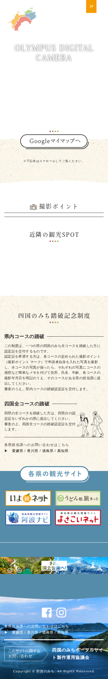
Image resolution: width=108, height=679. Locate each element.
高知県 (63, 451)
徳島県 (48, 451)
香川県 (33, 451)
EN (103, 6)
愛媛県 (18, 451)
